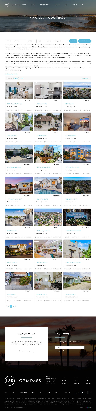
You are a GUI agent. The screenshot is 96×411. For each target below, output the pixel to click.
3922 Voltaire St (12, 135)
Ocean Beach (76, 377)
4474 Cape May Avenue (14, 199)
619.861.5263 (67, 392)
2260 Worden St (41, 104)
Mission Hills (76, 383)
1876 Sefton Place (42, 262)
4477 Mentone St (71, 135)
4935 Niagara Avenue (14, 167)
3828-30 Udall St (41, 294)
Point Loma (64, 377)
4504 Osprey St (12, 262)
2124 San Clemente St (72, 167)
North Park (88, 383)
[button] (85, 78)
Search (33, 4)
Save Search (85, 41)
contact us (26, 351)
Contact (74, 4)
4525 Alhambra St (42, 199)
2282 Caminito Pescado (14, 104)
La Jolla (75, 380)
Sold (66, 4)
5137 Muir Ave (70, 104)
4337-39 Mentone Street (73, 231)
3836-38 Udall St (71, 294)
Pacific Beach (65, 380)
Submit (59, 351)
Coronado (64, 383)
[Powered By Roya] (88, 407)
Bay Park (87, 380)
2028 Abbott (11, 294)
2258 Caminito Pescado (73, 262)
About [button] (57, 4)
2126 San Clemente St (43, 167)
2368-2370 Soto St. (71, 199)
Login (57, 392)
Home (24, 4)
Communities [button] (44, 4)
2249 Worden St (41, 135)
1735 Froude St (11, 231)
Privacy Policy (24, 407)
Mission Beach (88, 377)
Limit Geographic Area (11, 74)
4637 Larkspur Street (43, 231)
